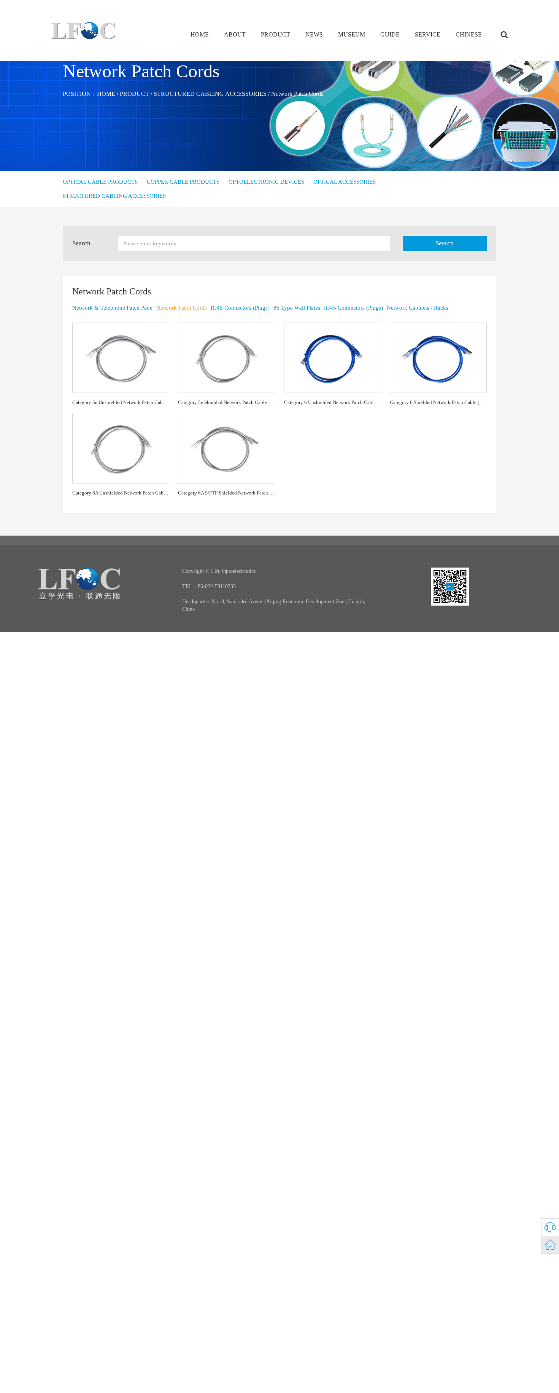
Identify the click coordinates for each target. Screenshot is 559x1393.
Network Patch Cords (297, 94)
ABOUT (235, 34)
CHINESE (469, 34)
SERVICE (427, 34)
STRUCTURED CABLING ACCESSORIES (210, 94)
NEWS (314, 34)
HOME (200, 34)
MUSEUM (351, 34)
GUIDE (390, 34)
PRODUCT (275, 34)
